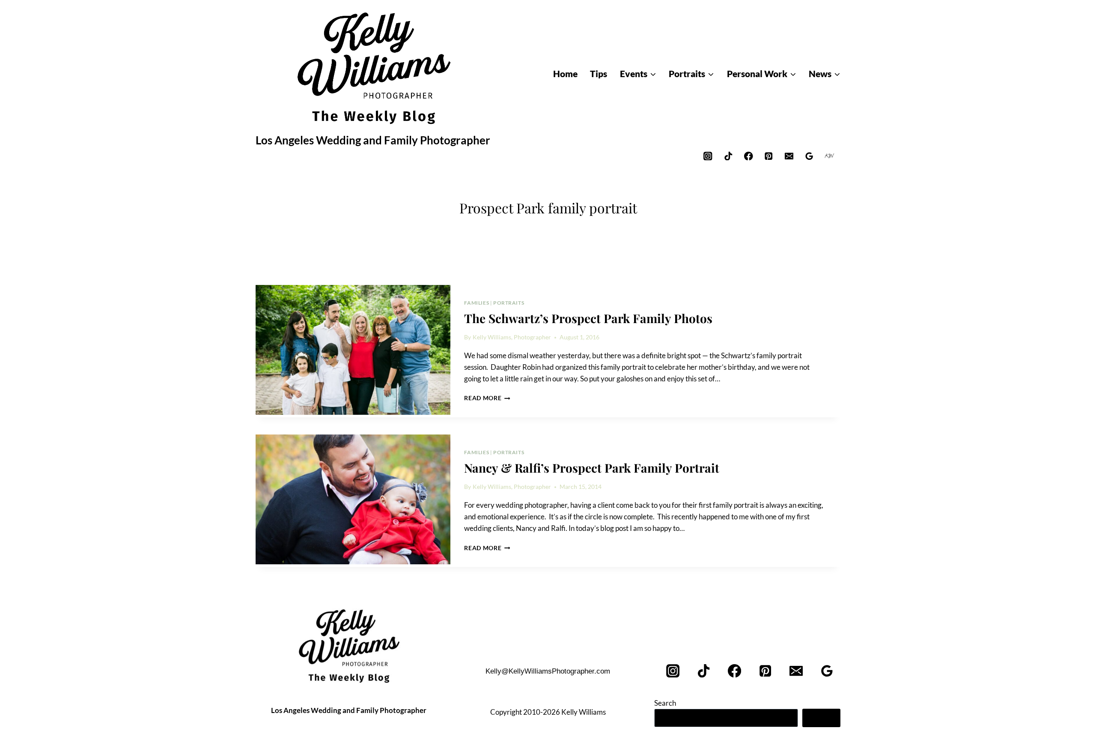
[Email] (789, 156)
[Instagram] (708, 156)
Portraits (508, 303)
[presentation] (353, 350)
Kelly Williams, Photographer (512, 337)
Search (665, 702)
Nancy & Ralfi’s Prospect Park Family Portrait (591, 468)
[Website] (829, 156)
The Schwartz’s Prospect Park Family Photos (588, 318)
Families (476, 303)
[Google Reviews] (809, 156)
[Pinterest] (768, 156)
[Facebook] (748, 156)
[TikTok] (728, 156)
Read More (487, 398)
